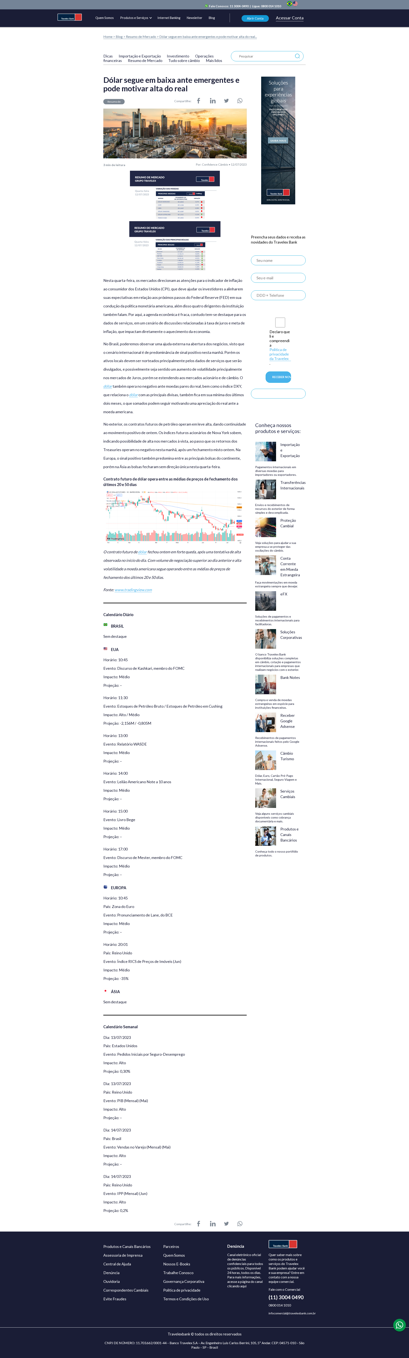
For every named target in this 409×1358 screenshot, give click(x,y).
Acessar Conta (290, 18)
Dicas (108, 56)
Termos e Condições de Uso (186, 1298)
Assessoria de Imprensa (123, 1255)
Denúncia (111, 1272)
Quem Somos (104, 18)
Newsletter (194, 18)
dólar (107, 386)
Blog (212, 18)
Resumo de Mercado (141, 36)
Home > (109, 36)
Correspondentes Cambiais (125, 1290)
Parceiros (171, 1246)
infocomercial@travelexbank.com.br (292, 1313)
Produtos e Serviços (134, 18)
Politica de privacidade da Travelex (279, 354)
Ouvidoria (111, 1281)
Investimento (178, 56)
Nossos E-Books (176, 1264)
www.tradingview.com (133, 590)
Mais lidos (214, 60)
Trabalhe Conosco (178, 1272)
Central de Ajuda (117, 1264)
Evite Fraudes (114, 1298)
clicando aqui (236, 1286)
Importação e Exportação (140, 56)
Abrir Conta (255, 18)
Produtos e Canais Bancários (127, 1246)
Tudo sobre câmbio (184, 60)
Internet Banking (168, 18)
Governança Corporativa (183, 1281)
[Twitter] (226, 101)
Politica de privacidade (181, 1290)
